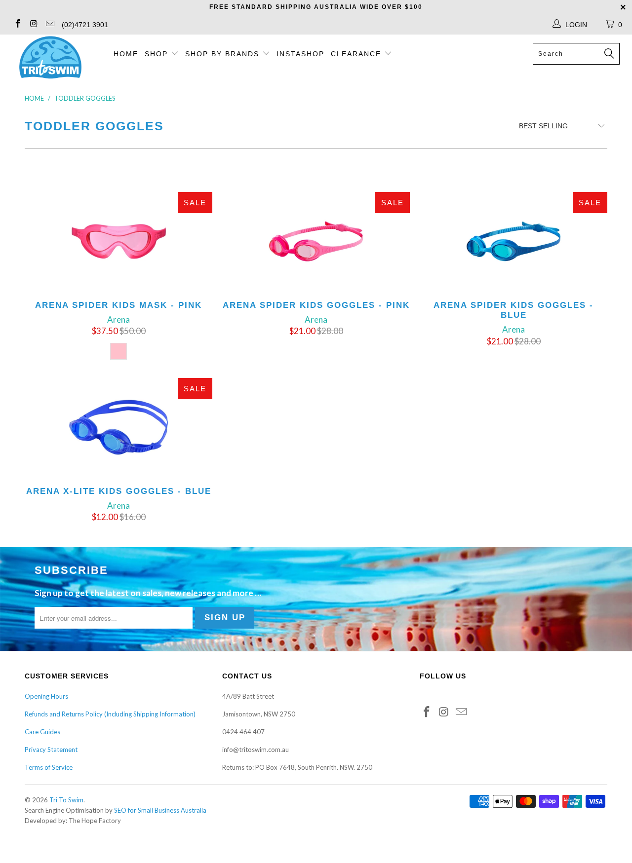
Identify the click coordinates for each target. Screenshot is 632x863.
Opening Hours (46, 696)
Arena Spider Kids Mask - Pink (118, 241)
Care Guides (42, 732)
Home (126, 54)
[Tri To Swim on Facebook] (17, 24)
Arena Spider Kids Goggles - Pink (316, 241)
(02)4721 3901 (85, 25)
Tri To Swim (66, 800)
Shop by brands (223, 54)
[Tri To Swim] (50, 58)
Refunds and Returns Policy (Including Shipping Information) (110, 714)
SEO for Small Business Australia (160, 810)
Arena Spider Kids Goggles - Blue (513, 241)
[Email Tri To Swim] (49, 24)
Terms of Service (49, 767)
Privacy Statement (51, 749)
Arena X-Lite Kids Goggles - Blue (118, 427)
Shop (156, 54)
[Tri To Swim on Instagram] (34, 24)
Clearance (357, 54)
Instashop (300, 54)
